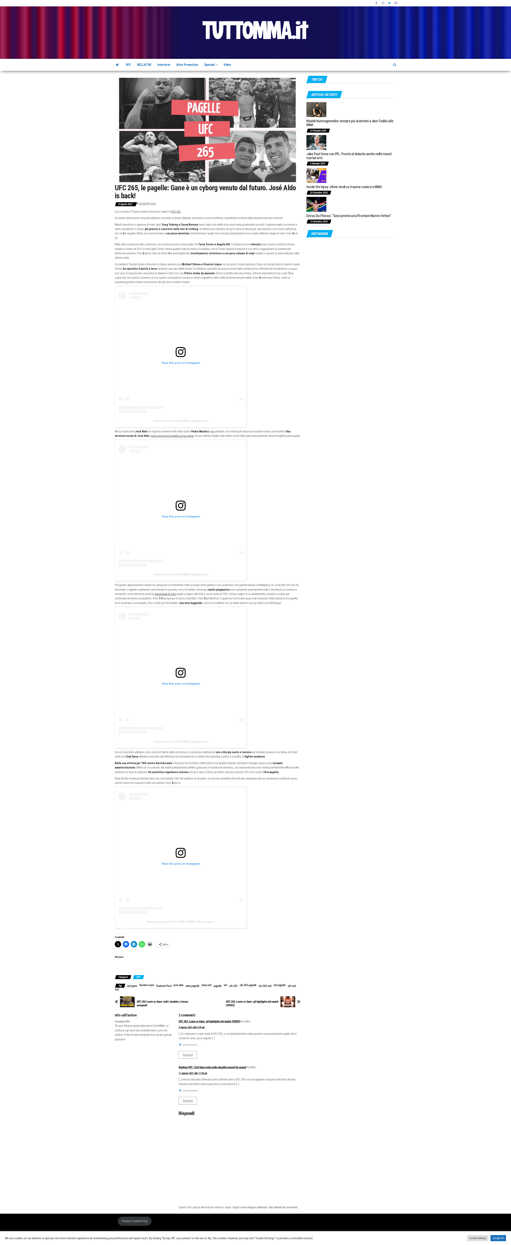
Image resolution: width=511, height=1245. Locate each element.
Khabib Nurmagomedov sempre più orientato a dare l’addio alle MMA (349, 123)
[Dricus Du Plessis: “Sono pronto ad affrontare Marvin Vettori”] (316, 204)
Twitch (396, 3)
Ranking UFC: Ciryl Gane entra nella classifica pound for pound (212, 1067)
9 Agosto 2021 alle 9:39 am (192, 1027)
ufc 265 (233, 986)
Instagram (383, 3)
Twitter (389, 3)
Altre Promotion (187, 65)
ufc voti (292, 986)
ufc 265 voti (265, 986)
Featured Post (163, 986)
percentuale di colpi (165, 594)
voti (117, 989)
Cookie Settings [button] (477, 1238)
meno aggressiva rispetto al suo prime (172, 435)
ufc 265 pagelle (248, 985)
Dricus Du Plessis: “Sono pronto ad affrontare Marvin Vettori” (348, 216)
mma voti (206, 985)
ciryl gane (132, 986)
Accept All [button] (498, 1238)
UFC (128, 65)
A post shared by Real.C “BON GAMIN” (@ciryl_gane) (181, 921)
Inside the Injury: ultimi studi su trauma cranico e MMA (344, 187)
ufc (225, 985)
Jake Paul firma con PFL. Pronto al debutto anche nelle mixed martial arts (348, 156)
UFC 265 (176, 211)
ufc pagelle (280, 985)
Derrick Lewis (146, 985)
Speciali (210, 65)
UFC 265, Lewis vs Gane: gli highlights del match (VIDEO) (252, 1003)
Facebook (376, 3)
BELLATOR (144, 65)
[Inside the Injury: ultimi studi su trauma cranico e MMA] (316, 175)
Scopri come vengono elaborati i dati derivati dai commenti (264, 1207)
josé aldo (178, 985)
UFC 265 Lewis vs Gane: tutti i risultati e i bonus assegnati (162, 1003)
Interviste (163, 65)
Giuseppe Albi (147, 204)
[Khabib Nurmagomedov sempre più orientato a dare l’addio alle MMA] (316, 109)
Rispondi (188, 1054)
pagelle (218, 986)
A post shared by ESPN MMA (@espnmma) (180, 420)
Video (227, 65)
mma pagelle (192, 986)
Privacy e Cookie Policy (135, 1221)
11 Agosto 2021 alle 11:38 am (193, 1073)
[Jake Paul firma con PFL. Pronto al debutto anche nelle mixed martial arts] (316, 142)
